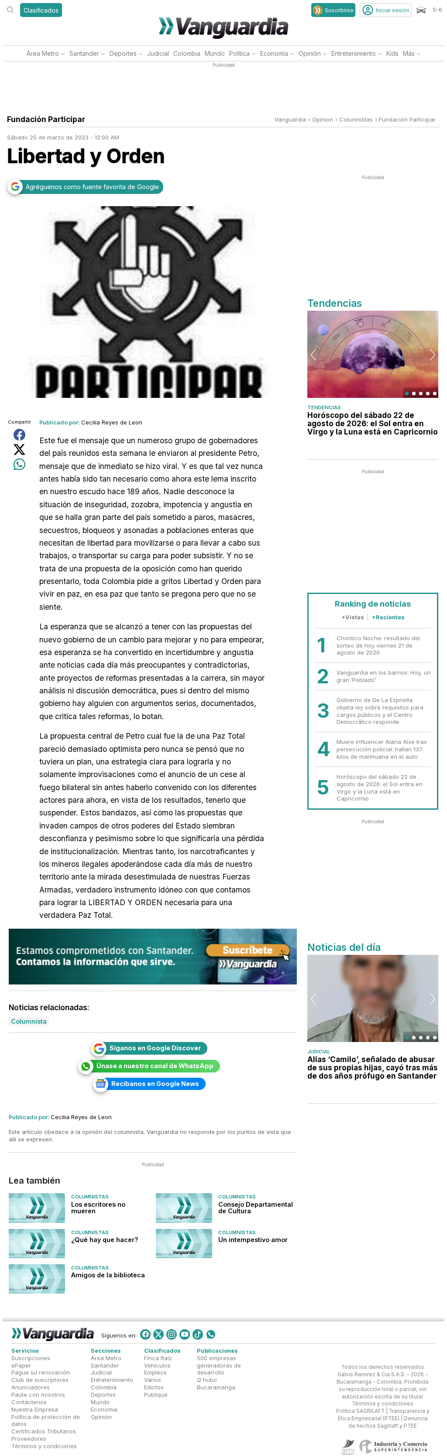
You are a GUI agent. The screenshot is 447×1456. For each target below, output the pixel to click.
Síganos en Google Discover (155, 1048)
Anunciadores (30, 1387)
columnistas (356, 119)
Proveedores (28, 1438)
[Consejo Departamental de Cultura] (184, 1207)
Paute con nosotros (38, 1394)
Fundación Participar (407, 119)
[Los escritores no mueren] (37, 1207)
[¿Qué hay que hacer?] (37, 1243)
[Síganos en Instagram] (171, 1334)
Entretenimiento (353, 53)
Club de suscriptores (40, 1380)
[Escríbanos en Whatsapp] (211, 1334)
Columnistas (90, 1197)
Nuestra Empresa (34, 1409)
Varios (152, 1380)
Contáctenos (29, 1401)
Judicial (158, 53)
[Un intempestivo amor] (184, 1243)
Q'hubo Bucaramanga (216, 1384)
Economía (274, 53)
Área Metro (43, 53)
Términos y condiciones (44, 1445)
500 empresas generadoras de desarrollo (219, 1365)
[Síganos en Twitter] (158, 1334)
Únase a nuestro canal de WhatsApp (154, 1065)
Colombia (186, 53)
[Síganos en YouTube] (184, 1334)
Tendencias (324, 407)
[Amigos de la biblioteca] (37, 1278)
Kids (392, 53)
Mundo (215, 53)
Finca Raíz (158, 1357)
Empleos (155, 1372)
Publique (156, 1394)
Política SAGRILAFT (360, 1411)
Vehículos (157, 1365)
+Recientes (388, 617)
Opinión (310, 53)
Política (239, 53)
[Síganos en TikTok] (198, 1334)
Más (409, 53)
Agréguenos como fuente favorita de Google (92, 186)
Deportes (123, 53)
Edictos (154, 1387)
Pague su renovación (40, 1372)
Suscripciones (30, 1357)
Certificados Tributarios (43, 1431)
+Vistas (352, 617)
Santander (84, 53)
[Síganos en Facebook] (145, 1334)
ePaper (21, 1365)
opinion (322, 119)
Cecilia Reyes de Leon (111, 422)
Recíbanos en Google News (155, 1083)
